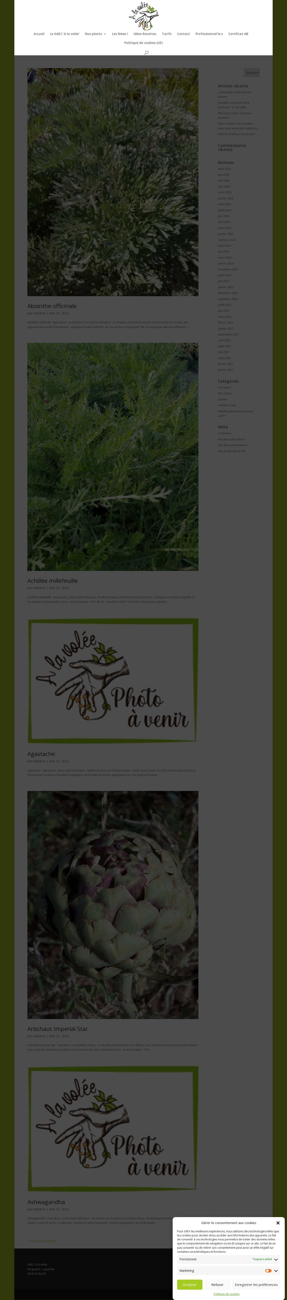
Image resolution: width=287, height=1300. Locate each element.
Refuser (217, 1285)
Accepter (190, 1285)
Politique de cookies (226, 1294)
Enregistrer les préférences (256, 1285)
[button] (278, 1223)
